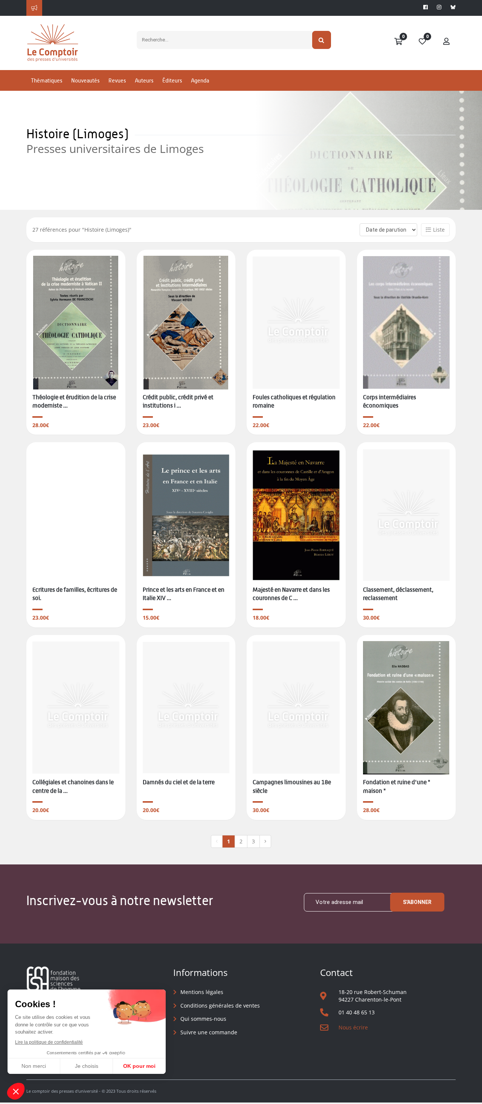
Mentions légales (201, 992)
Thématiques (46, 80)
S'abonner (417, 902)
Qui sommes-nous (203, 1018)
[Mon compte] (447, 42)
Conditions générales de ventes (220, 1005)
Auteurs (144, 80)
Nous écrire (353, 1027)
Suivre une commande (208, 1032)
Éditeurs (172, 80)
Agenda (200, 80)
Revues (117, 80)
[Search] (321, 40)
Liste (439, 229)
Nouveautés (85, 80)
